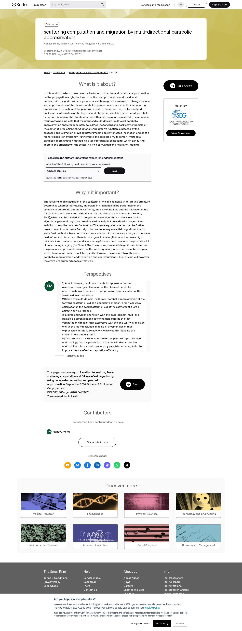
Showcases (59, 72)
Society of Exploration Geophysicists (88, 72)
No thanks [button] (180, 623)
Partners (128, 593)
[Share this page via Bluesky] (77, 464)
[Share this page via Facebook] (87, 464)
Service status (92, 577)
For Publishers (171, 581)
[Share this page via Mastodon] (107, 464)
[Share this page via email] (68, 464)
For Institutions (172, 585)
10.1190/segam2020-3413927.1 (65, 54)
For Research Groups (176, 589)
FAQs (87, 585)
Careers (128, 585)
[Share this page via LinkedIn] (97, 464)
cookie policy (152, 607)
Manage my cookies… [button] (141, 623)
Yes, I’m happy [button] (162, 623)
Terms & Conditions (55, 577)
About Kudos (131, 577)
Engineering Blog (133, 589)
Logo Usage (51, 585)
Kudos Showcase (173, 593)
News (126, 581)
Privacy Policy (52, 581)
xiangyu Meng (75, 355)
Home (47, 72)
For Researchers (173, 577)
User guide (90, 581)
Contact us (90, 589)
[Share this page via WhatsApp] (117, 464)
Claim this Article (97, 442)
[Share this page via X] (127, 464)
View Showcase (180, 133)
